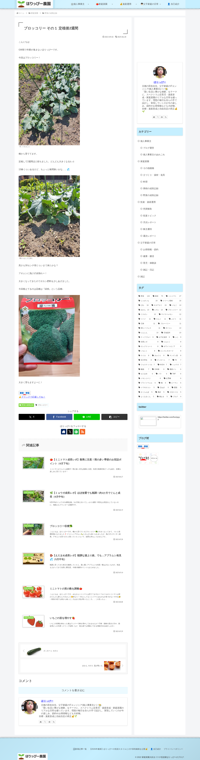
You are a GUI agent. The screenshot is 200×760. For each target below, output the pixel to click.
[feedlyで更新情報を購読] (76, 431)
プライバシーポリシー (173, 749)
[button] (114, 417)
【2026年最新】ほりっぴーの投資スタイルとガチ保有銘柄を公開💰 (119, 749)
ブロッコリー (43, 405)
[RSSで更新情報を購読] (82, 431)
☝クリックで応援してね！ (32, 397)
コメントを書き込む (73, 690)
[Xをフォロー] (70, 431)
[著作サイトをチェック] (63, 431)
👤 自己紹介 (155, 749)
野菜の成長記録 (27, 405)
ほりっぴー (47, 701)
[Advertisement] (160, 39)
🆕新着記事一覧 (80, 749)
